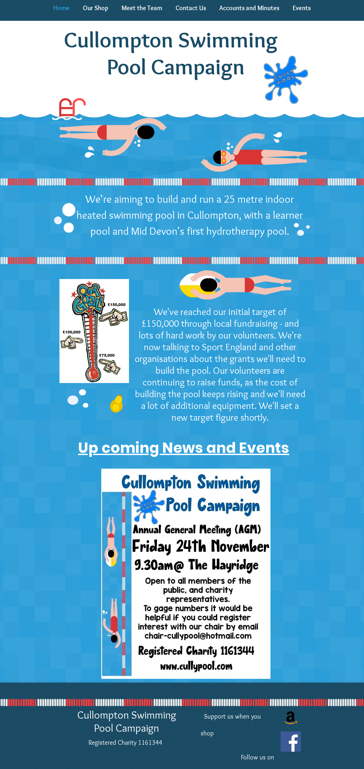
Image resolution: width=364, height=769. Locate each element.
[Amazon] (291, 717)
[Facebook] (291, 741)
